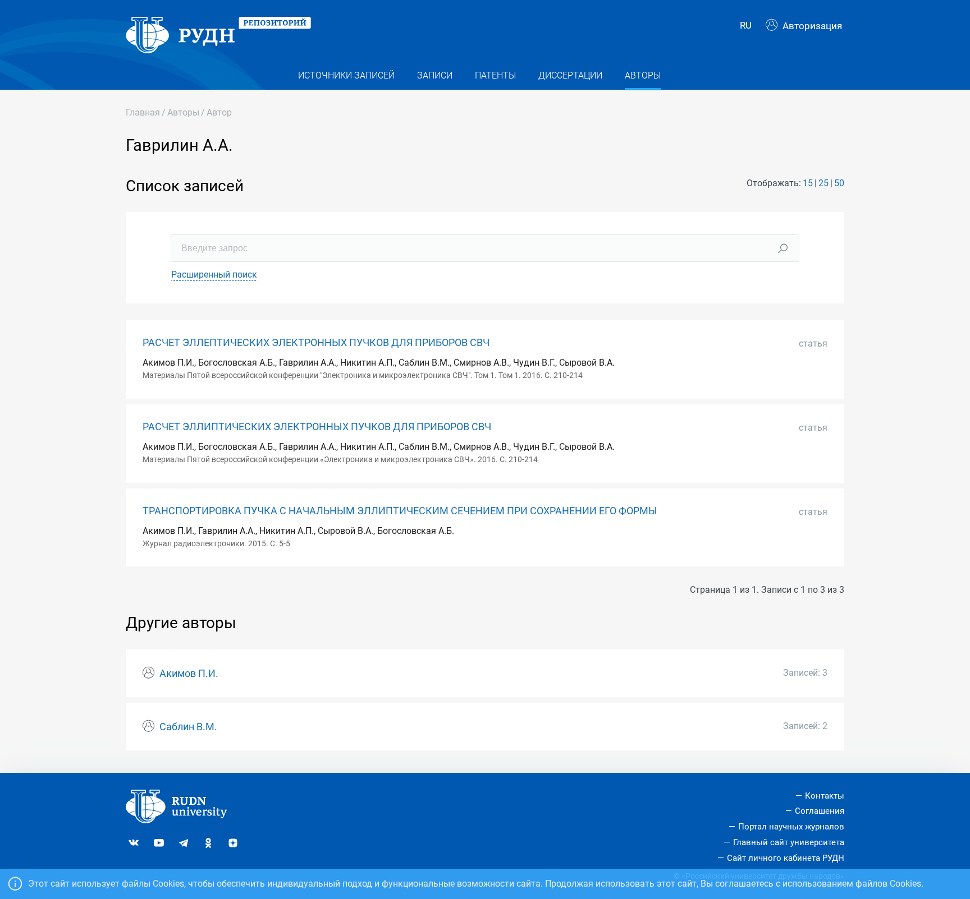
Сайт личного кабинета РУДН (785, 858)
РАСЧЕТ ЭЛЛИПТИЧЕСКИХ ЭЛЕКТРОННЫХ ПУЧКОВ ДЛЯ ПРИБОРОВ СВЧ (317, 426)
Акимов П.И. (188, 673)
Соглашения (819, 811)
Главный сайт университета (788, 842)
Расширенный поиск (214, 274)
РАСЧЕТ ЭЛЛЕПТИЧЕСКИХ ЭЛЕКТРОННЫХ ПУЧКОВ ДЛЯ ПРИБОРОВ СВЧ (316, 342)
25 (823, 183)
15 (808, 183)
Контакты (824, 796)
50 (839, 183)
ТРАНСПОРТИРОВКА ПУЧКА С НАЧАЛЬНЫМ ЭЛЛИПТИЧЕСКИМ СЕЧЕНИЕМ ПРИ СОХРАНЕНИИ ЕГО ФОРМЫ (400, 511)
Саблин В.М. (188, 726)
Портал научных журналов (791, 827)
